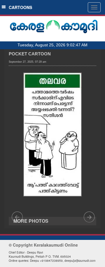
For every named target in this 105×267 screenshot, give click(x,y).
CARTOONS (19, 7)
